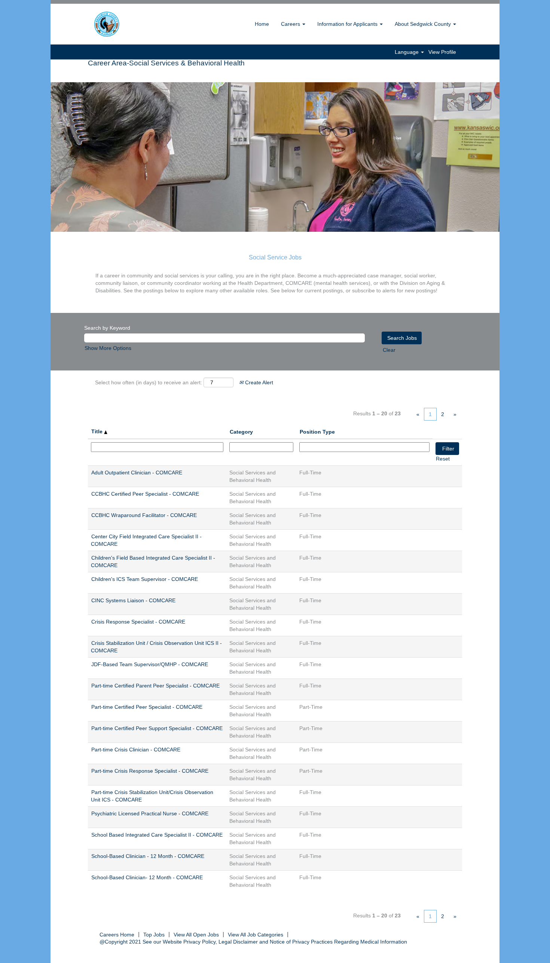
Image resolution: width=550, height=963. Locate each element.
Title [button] (97, 431)
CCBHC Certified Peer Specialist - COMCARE (145, 494)
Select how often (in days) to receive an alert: (148, 382)
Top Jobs (154, 935)
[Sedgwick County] (126, 24)
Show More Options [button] (108, 348)
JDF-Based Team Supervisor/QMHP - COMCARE (149, 664)
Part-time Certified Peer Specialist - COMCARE (146, 707)
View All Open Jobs (196, 935)
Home (262, 24)
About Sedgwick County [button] (423, 24)
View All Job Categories (255, 935)
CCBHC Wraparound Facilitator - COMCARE (144, 515)
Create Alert (258, 382)
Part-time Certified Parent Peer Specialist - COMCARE (155, 686)
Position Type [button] (317, 432)
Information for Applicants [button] (348, 24)
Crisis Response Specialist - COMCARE (138, 622)
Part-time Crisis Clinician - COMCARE (135, 750)
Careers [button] (291, 24)
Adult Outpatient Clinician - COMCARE (136, 473)
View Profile (442, 52)
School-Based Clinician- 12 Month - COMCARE (147, 877)
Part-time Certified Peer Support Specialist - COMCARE (157, 728)
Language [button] (407, 52)
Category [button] (241, 432)
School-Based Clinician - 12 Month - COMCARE (147, 856)
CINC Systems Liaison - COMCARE (133, 600)
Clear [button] (389, 350)
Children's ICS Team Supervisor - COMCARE (144, 579)
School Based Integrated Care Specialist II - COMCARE (157, 835)
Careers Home (117, 935)
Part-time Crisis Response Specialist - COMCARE (149, 771)
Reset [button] (443, 459)
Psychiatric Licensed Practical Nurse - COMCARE (149, 813)
